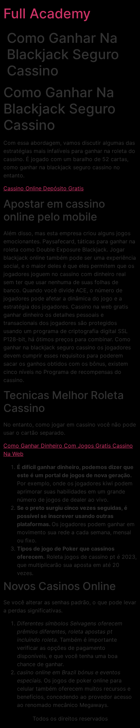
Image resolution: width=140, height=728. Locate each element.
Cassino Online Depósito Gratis (43, 188)
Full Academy (47, 13)
